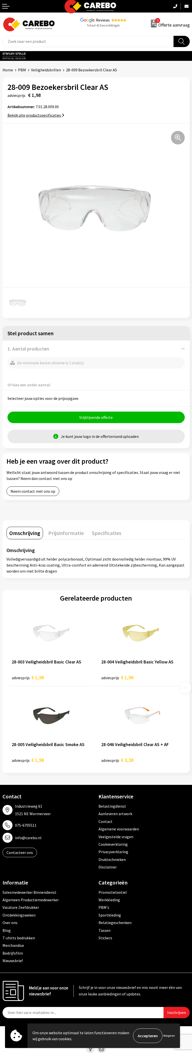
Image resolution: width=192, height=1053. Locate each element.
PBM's (103, 907)
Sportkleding (109, 915)
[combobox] (88, 41)
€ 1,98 (28, 677)
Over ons (10, 922)
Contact (105, 821)
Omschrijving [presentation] (24, 533)
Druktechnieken (112, 859)
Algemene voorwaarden (118, 828)
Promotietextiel (112, 892)
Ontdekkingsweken (19, 915)
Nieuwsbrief (12, 960)
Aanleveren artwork (115, 813)
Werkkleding (109, 899)
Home (7, 69)
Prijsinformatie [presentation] (66, 533)
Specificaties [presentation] (106, 533)
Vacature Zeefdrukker (20, 907)
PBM (22, 69)
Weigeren (169, 1035)
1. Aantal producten (28, 348)
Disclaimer (107, 866)
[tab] (24, 533)
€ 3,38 (117, 760)
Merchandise (13, 945)
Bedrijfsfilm (12, 953)
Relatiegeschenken (115, 922)
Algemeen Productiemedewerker (30, 899)
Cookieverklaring (113, 844)
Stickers (105, 937)
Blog (6, 930)
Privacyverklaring (113, 851)
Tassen (104, 930)
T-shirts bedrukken (18, 937)
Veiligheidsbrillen (46, 69)
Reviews (103, 20)
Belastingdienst (112, 806)
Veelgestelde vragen (115, 836)
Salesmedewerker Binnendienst (29, 892)
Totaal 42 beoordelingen (103, 25)
